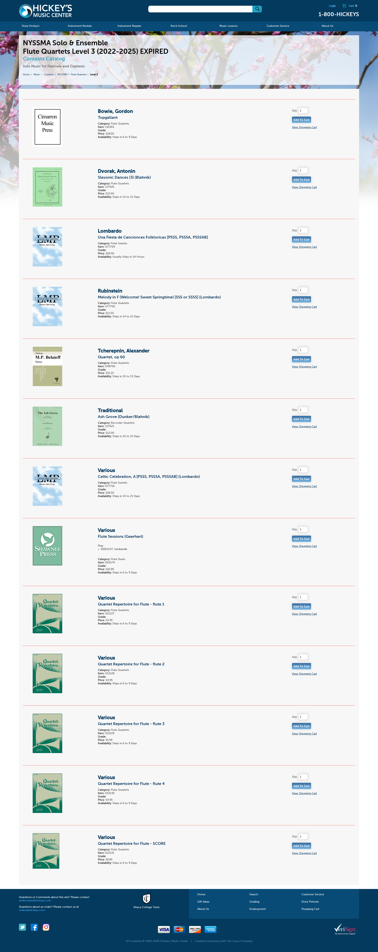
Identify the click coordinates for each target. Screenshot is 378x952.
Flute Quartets (78, 74)
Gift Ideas (203, 901)
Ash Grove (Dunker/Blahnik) (123, 417)
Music (37, 74)
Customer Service (312, 894)
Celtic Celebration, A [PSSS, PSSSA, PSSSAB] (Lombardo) (149, 477)
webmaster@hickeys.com (35, 900)
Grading (254, 901)
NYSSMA (62, 74)
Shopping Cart (310, 909)
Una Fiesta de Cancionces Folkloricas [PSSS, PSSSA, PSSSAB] (153, 238)
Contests (49, 74)
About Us (203, 909)
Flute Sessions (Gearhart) (120, 537)
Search (253, 894)
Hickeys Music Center (45, 11)
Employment (257, 909)
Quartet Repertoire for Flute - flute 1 (131, 604)
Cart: (353, 6)
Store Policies (310, 901)
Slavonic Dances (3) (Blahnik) (124, 178)
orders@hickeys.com (32, 910)
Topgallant (108, 118)
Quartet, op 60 (111, 357)
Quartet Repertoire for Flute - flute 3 (131, 724)
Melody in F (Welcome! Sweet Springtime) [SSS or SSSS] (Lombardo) (159, 297)
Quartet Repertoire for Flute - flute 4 (131, 784)
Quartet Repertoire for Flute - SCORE (132, 844)
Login (332, 6)
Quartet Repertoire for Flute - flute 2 (131, 664)
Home (26, 74)
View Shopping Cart (304, 127)
